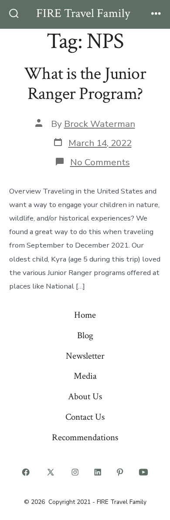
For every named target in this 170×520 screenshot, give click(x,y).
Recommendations (85, 437)
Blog (85, 335)
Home (85, 315)
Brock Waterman (99, 124)
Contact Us (85, 417)
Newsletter (85, 356)
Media (85, 376)
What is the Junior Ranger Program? (85, 83)
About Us (85, 396)
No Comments (100, 162)
